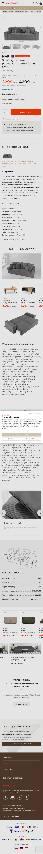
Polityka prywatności (34, 413)
